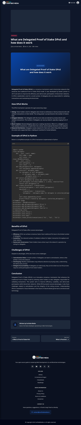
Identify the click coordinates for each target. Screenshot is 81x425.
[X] (44, 366)
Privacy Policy (40, 393)
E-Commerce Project (40, 377)
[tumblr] (48, 366)
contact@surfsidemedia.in (42, 412)
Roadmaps (41, 382)
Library (40, 374)
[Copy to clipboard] (68, 143)
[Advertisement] (40, 21)
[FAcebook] (40, 366)
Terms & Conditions (40, 396)
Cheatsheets (40, 380)
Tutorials (72, 3)
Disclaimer (41, 399)
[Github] (32, 366)
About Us (40, 391)
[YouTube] (36, 366)
